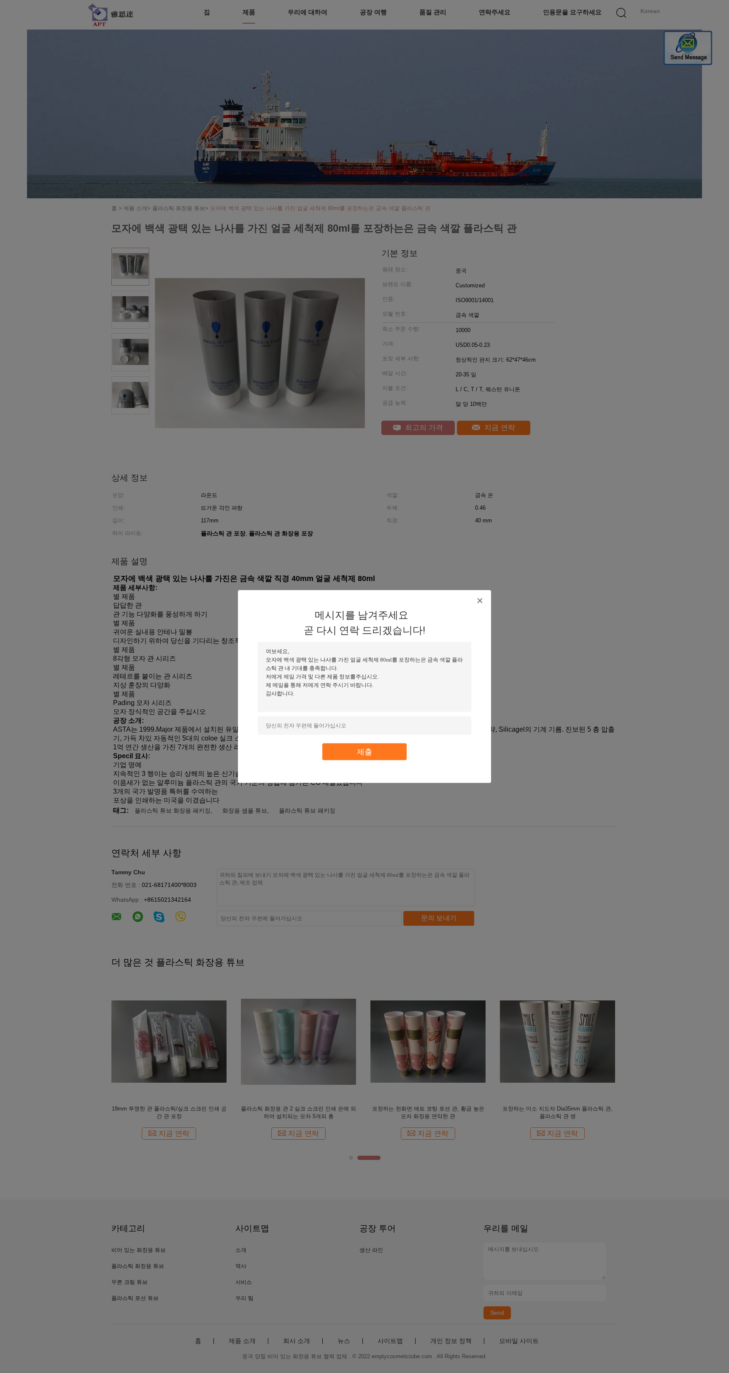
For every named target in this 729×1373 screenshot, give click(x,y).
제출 (364, 751)
